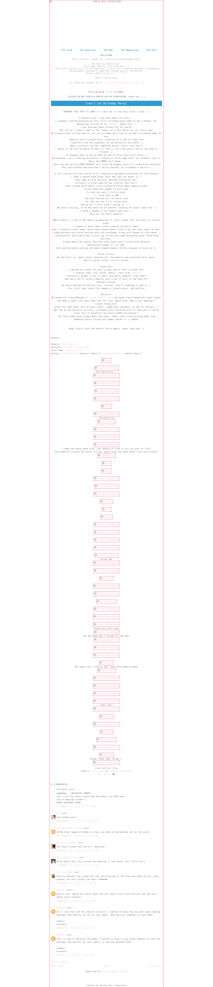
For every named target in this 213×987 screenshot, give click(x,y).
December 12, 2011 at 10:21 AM (77, 850)
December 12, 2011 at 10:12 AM (77, 836)
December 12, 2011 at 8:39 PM (77, 883)
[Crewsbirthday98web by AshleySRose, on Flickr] (106, 609)
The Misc (151, 50)
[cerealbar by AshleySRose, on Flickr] (106, 578)
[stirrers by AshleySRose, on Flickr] (106, 501)
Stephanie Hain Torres (69, 828)
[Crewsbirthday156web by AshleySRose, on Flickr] (106, 693)
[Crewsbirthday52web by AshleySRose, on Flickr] (106, 548)
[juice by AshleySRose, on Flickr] (106, 463)
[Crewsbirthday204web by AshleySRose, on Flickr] (106, 724)
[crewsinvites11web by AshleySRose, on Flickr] (106, 368)
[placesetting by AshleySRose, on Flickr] (106, 422)
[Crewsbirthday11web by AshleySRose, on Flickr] (106, 594)
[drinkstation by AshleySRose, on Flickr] (106, 455)
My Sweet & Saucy (66, 842)
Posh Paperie (69, 344)
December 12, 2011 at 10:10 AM (77, 821)
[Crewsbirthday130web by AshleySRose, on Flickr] (106, 678)
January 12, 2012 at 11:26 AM (77, 901)
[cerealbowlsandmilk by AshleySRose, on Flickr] (106, 571)
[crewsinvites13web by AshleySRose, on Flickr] (106, 391)
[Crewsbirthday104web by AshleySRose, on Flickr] (106, 624)
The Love (66, 50)
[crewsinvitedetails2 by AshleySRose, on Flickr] (106, 376)
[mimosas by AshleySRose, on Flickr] (106, 517)
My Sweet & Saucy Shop (99, 297)
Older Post (156, 966)
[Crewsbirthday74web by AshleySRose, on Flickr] (106, 494)
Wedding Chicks (74, 350)
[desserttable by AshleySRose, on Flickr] (106, 670)
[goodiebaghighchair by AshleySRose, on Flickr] (106, 640)
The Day (109, 50)
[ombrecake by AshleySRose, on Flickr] (106, 716)
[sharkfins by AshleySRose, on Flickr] (106, 663)
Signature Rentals (112, 353)
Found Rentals (70, 353)
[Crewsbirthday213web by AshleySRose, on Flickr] (106, 747)
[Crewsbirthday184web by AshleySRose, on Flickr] (106, 701)
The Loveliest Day (67, 857)
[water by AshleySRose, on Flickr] (106, 509)
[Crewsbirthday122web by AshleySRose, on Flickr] (106, 586)
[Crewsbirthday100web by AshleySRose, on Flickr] (106, 617)
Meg (58, 813)
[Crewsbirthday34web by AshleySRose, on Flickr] (106, 399)
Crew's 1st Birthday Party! (106, 103)
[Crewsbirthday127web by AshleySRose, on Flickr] (106, 655)
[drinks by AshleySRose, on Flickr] (106, 471)
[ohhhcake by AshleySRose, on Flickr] (106, 732)
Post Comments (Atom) (115, 971)
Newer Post (57, 966)
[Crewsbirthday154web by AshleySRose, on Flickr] (106, 686)
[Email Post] (113, 774)
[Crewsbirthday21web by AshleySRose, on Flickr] (106, 429)
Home (106, 966)
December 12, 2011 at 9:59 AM (77, 806)
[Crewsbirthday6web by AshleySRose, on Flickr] (106, 555)
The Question (88, 50)
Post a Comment (59, 961)
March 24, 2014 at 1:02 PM (74, 955)
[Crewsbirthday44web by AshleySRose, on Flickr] (106, 647)
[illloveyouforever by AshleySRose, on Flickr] (106, 486)
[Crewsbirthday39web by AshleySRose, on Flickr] (106, 632)
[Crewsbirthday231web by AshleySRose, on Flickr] (106, 763)
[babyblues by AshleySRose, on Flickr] (106, 755)
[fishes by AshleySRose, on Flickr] (106, 406)
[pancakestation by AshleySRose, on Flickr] (106, 601)
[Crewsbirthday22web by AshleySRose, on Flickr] (106, 414)
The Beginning (129, 50)
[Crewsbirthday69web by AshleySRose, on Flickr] (106, 524)
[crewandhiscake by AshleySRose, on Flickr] (106, 739)
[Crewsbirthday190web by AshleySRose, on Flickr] (106, 709)
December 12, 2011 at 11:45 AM (77, 865)
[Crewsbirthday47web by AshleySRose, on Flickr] (106, 445)
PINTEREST (113, 124)
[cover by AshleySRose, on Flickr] (106, 360)
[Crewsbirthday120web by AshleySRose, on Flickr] (106, 563)
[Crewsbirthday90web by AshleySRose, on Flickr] (106, 437)
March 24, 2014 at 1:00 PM (74, 928)
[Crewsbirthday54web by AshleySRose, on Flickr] (106, 478)
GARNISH (135, 273)
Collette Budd (65, 872)
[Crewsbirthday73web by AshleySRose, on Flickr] (106, 532)
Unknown (61, 890)
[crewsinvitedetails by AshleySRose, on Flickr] (106, 383)
